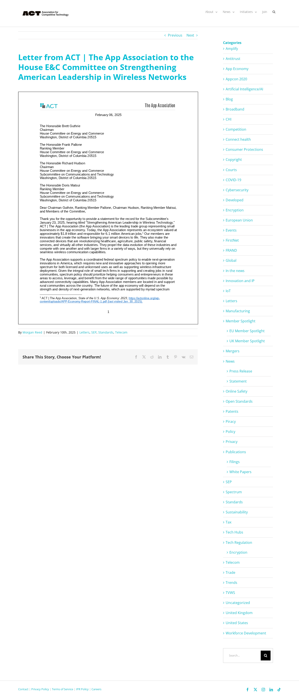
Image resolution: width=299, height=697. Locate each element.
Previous (175, 35)
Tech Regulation (239, 542)
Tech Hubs (234, 532)
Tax (228, 522)
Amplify (232, 48)
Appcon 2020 (236, 79)
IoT (228, 290)
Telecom (121, 332)
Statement (238, 381)
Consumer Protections (244, 149)
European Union (239, 220)
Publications (236, 451)
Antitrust (233, 58)
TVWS (230, 592)
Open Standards (239, 401)
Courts (231, 169)
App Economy (237, 68)
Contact (23, 689)
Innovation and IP (240, 280)
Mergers (232, 351)
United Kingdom (239, 612)
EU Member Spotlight (247, 330)
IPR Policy (82, 689)
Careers (96, 689)
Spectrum (234, 492)
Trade (230, 572)
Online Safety (236, 391)
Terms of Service (62, 689)
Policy (230, 431)
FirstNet (232, 240)
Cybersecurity (237, 190)
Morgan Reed (32, 332)
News (230, 361)
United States (237, 622)
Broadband (235, 109)
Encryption (235, 210)
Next (190, 35)
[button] (274, 12)
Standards (105, 332)
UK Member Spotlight (247, 341)
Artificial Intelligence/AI (244, 89)
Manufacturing (238, 311)
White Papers (240, 471)
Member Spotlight (240, 321)
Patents (232, 411)
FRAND (231, 250)
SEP (94, 332)
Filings (234, 461)
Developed (234, 200)
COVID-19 (233, 179)
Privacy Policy (40, 689)
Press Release (240, 371)
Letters (84, 332)
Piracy (231, 421)
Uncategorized (238, 602)
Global (231, 260)
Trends (231, 582)
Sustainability (237, 512)
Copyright (234, 159)
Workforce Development (246, 633)
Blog (229, 99)
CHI (228, 119)
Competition (236, 129)
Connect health (238, 139)
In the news (235, 270)
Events (231, 230)
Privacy (231, 441)
